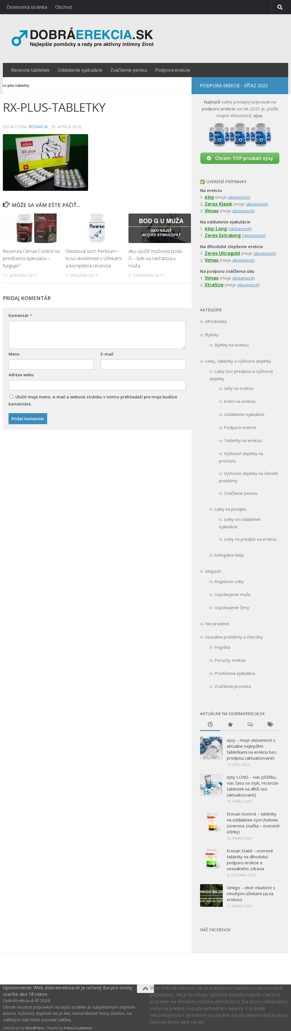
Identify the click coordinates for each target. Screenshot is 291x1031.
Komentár (20, 315)
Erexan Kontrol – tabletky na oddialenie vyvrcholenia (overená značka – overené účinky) (253, 822)
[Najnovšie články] (210, 725)
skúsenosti (238, 197)
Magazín (213, 571)
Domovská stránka (27, 7)
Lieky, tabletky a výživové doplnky (238, 361)
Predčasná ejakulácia (235, 673)
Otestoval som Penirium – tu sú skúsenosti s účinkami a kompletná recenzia (94, 258)
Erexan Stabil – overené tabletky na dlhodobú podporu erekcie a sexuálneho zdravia (250, 859)
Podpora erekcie (172, 70)
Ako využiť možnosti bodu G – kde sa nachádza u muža (155, 258)
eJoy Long (216, 228)
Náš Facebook (215, 929)
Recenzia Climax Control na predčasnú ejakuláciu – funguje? (31, 258)
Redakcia (38, 126)
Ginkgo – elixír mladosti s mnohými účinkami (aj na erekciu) (251, 893)
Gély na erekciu (238, 388)
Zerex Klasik (218, 203)
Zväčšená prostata (233, 686)
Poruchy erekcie (230, 660)
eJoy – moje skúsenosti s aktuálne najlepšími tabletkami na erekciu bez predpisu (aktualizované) (252, 749)
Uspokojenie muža (232, 594)
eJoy (209, 197)
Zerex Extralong (223, 235)
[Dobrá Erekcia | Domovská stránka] (95, 39)
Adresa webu (21, 374)
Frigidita (222, 647)
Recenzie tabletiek (30, 70)
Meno (14, 354)
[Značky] (270, 725)
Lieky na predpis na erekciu (250, 539)
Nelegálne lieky (229, 555)
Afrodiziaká (215, 321)
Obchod (63, 7)
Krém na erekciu (239, 401)
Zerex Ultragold (222, 253)
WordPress (35, 1027)
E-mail (107, 354)
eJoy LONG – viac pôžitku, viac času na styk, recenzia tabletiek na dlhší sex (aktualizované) (252, 786)
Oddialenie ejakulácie (80, 70)
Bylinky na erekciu (232, 345)
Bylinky (212, 334)
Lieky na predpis (230, 509)
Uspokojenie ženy (232, 607)
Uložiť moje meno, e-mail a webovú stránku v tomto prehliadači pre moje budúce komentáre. (93, 400)
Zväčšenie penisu (128, 70)
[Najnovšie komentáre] (250, 725)
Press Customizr (78, 1027)
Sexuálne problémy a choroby (234, 637)
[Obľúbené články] (230, 725)
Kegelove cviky (229, 581)
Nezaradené (217, 623)
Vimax (212, 210)
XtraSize (214, 284)
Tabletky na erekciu (243, 440)
